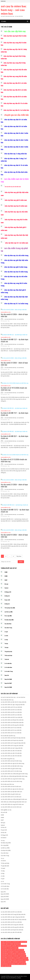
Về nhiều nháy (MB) (9, 619)
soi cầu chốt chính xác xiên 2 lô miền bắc (11, 750)
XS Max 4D (7, 596)
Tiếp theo (18, 556)
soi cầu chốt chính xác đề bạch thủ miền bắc (12, 720)
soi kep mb (4, 959)
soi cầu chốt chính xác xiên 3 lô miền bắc (11, 753)
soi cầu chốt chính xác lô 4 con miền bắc (11, 727)
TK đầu (6, 643)
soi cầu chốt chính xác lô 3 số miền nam (11, 796)
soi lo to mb (20, 959)
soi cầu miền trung (21, 953)
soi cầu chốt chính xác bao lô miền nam (11, 786)
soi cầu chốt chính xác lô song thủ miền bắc (12, 745)
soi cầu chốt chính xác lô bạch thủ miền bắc (12, 740)
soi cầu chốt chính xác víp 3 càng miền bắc (12, 748)
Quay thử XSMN (8, 687)
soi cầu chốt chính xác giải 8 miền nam (11, 794)
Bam (20, 977)
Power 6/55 (7, 600)
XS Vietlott (3, 837)
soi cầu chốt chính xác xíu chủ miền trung (11, 781)
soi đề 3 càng (23, 964)
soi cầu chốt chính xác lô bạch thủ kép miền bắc (13, 738)
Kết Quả (3, 822)
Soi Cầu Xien (16, 955)
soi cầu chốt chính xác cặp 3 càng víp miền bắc (13, 704)
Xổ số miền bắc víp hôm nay (8, 735)
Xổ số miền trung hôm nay (7, 758)
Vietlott (6, 588)
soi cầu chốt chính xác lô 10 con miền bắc (11, 707)
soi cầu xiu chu (22, 955)
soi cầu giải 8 (10, 951)
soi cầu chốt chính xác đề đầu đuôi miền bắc (12, 722)
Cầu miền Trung (8, 627)
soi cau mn (15, 947)
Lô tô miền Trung (9, 671)
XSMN (6, 576)
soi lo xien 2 (4, 962)
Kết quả (6, 584)
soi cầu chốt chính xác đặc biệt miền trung (12, 766)
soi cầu (15, 949)
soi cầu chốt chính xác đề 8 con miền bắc (11, 715)
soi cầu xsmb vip (11, 957)
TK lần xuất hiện (8, 655)
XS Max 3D (7, 604)
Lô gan (6, 631)
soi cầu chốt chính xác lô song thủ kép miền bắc (13, 743)
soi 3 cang (19, 945)
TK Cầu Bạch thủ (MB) (10, 608)
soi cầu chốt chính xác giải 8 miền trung (11, 768)
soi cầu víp (10, 955)
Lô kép (6, 639)
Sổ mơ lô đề (4, 812)
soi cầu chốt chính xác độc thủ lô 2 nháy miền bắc (13, 702)
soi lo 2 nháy (9, 959)
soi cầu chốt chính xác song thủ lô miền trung (12, 779)
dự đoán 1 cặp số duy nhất (15, 943)
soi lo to (15, 959)
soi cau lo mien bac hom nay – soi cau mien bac (13, 9)
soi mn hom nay (5, 964)
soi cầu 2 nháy (20, 949)
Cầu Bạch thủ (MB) (6, 850)
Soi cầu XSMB (4, 957)
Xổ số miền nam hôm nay (7, 784)
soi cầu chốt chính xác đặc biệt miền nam (11, 791)
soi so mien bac (12, 964)
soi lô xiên (9, 962)
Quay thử (7, 675)
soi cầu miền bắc (5, 953)
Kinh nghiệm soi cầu (6, 312)
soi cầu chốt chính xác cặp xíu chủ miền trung (12, 763)
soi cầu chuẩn (4, 951)
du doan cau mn (16, 941)
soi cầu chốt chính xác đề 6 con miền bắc (11, 712)
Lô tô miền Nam (8, 667)
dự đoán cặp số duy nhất (6, 945)
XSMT (6, 580)
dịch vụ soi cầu (23, 941)
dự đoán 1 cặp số (5, 943)
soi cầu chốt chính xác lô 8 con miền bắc (11, 732)
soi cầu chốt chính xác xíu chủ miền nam (11, 807)
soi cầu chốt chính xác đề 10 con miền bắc (11, 717)
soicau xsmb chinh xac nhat (7, 949)
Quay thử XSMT (8, 683)
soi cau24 (10, 947)
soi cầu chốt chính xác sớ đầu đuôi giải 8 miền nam (14, 799)
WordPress (13, 977)
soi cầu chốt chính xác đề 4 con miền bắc (11, 709)
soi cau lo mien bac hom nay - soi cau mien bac (14, 319)
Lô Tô (2, 881)
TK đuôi (6, 647)
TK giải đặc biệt (8, 651)
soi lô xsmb (15, 962)
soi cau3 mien (4, 947)
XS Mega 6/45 (8, 592)
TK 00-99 (7, 659)
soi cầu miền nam (13, 953)
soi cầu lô (16, 951)
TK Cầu (3, 840)
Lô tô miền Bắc (8, 663)
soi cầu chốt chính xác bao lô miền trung (11, 761)
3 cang (3, 941)
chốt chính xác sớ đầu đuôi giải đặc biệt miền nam (14, 802)
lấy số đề (14, 945)
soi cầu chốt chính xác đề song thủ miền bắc (12, 725)
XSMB (6, 572)
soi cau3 (24, 945)
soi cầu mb (22, 951)
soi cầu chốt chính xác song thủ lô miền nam (12, 804)
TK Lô (2, 858)
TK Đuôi (3, 868)
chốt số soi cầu (8, 941)
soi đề (18, 964)
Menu (4, 21)
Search (21, 561)
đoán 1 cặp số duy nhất (6, 966)
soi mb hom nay (22, 962)
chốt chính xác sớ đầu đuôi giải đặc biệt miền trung (14, 776)
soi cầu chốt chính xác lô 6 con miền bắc (11, 730)
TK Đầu (3, 871)
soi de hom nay (24, 957)
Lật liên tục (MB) (8, 612)
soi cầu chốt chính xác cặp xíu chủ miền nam (12, 789)
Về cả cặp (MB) (8, 615)
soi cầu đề (18, 957)
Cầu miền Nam (8, 623)
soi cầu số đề (4, 955)
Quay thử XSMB (8, 679)
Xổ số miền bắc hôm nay (7, 700)
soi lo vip (26, 959)
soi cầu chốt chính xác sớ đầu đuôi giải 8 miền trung (14, 773)
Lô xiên (6, 635)
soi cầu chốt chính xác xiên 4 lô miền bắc (11, 756)
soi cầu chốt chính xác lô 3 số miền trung (11, 771)
